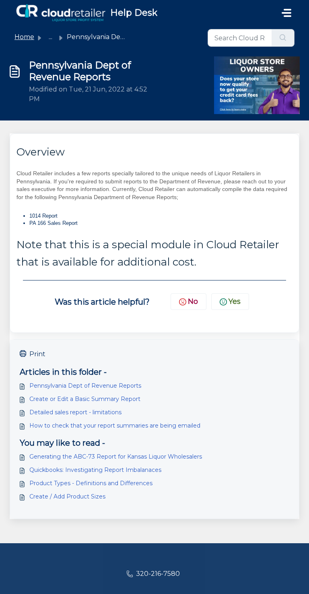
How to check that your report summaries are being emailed (114, 425)
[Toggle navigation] (286, 13)
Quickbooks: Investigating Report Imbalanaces (95, 470)
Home (24, 37)
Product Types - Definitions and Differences (90, 483)
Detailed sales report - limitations (75, 412)
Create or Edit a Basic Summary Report (84, 399)
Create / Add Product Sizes (67, 496)
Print (37, 354)
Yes (235, 301)
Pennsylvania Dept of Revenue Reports (85, 385)
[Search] (283, 38)
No (193, 301)
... (50, 37)
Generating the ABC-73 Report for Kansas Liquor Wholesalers (115, 456)
